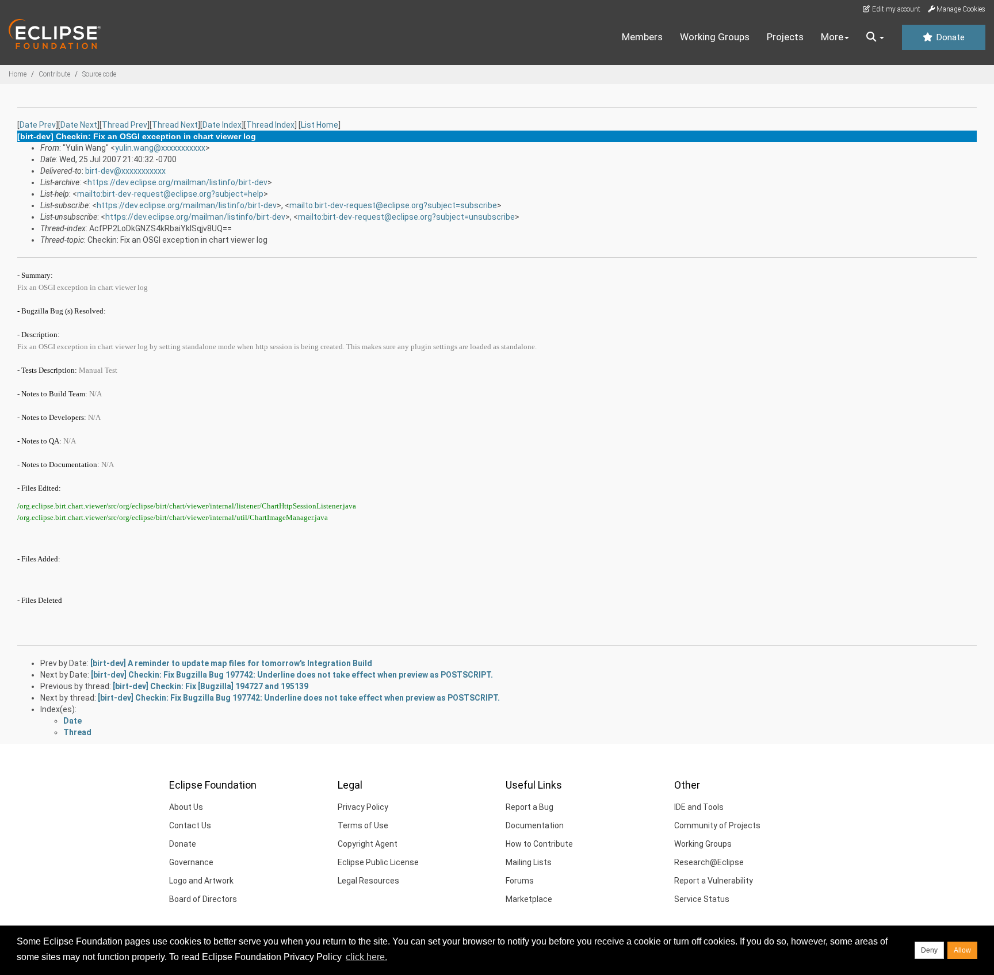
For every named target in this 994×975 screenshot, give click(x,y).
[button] (875, 37)
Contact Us (190, 825)
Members (642, 37)
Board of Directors (203, 899)
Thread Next (175, 124)
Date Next (78, 124)
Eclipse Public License (378, 862)
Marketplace (529, 899)
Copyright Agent (367, 843)
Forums (520, 880)
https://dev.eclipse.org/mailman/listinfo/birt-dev (177, 182)
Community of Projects (717, 825)
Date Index (222, 124)
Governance (191, 862)
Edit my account (895, 9)
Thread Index (270, 124)
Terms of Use (363, 825)
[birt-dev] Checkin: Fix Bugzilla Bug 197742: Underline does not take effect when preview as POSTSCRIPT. (292, 674)
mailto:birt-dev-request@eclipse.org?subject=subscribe (393, 205)
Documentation (535, 825)
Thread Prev (124, 124)
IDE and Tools (699, 807)
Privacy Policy (363, 807)
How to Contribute (539, 843)
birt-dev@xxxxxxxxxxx (125, 170)
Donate (949, 37)
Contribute (54, 74)
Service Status (701, 899)
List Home (319, 124)
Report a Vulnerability (713, 880)
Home (17, 74)
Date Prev (38, 124)
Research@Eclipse (709, 862)
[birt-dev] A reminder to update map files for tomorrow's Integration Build (231, 663)
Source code (99, 74)
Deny (929, 950)
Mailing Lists (529, 862)
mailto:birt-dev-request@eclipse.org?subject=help (170, 193)
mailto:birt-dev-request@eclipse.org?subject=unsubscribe (406, 216)
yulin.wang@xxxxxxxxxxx (160, 147)
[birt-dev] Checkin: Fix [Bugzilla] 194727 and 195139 (210, 686)
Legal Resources (368, 880)
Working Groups (715, 37)
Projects (785, 37)
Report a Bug (529, 807)
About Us (186, 807)
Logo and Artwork (201, 880)
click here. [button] (366, 957)
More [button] (832, 37)
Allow (962, 950)
